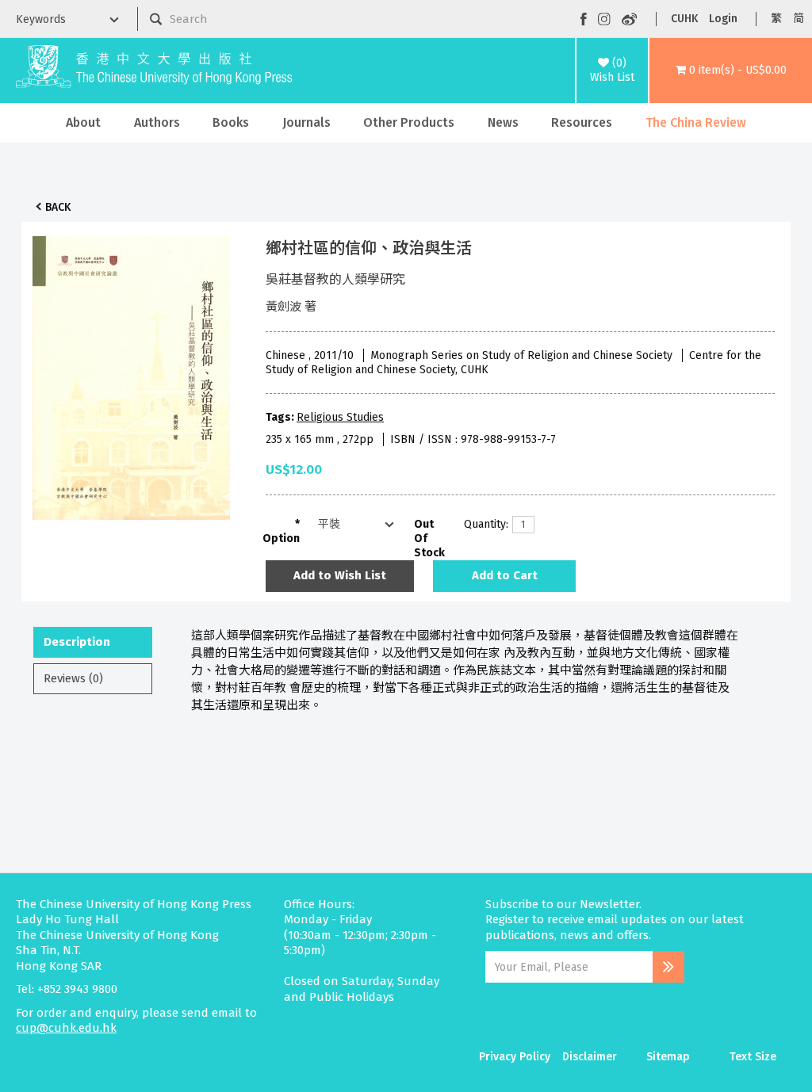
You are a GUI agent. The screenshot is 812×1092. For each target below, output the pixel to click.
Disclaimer (589, 1056)
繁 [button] (776, 18)
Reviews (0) (73, 678)
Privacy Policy (514, 1056)
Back (58, 207)
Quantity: (482, 524)
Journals (306, 122)
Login (723, 18)
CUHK (684, 18)
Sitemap (668, 1056)
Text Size (753, 1056)
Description (77, 642)
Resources (581, 122)
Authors (157, 122)
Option (281, 538)
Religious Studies (340, 417)
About (83, 122)
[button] (731, 70)
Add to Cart (505, 575)
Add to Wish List (339, 575)
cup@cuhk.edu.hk (66, 1028)
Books (231, 122)
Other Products (408, 122)
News (503, 122)
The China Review (695, 122)
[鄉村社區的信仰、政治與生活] (131, 374)
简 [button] (798, 18)
